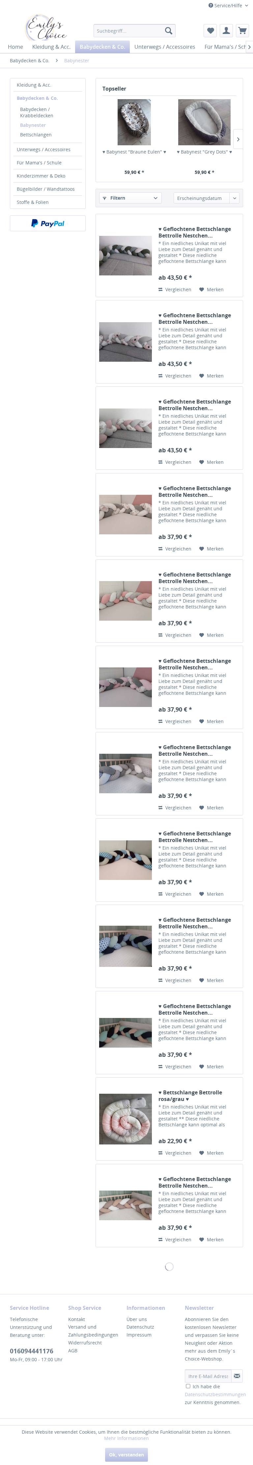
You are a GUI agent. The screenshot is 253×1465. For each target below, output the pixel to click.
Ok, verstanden (126, 1454)
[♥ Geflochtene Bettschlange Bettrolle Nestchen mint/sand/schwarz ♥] (125, 1033)
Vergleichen (177, 289)
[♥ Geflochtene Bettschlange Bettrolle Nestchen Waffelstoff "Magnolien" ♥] (125, 428)
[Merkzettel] (210, 30)
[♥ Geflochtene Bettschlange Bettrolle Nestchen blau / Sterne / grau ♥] (125, 860)
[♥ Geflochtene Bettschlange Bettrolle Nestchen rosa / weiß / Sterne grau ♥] (125, 601)
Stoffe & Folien (33, 202)
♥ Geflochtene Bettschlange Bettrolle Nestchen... (194, 232)
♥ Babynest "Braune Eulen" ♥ (134, 152)
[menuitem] (135, 30)
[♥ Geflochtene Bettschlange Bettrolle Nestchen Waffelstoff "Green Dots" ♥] (125, 255)
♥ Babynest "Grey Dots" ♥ (204, 152)
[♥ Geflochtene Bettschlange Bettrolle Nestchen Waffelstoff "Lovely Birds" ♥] (125, 342)
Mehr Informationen (126, 1438)
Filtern (117, 198)
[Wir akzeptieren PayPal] (48, 223)
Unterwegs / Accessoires (43, 149)
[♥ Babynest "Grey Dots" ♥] (204, 122)
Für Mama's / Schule (39, 162)
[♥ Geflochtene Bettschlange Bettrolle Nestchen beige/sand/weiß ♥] (125, 1206)
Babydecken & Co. (37, 98)
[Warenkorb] (242, 30)
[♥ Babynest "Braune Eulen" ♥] (134, 122)
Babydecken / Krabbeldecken (36, 112)
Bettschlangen (36, 134)
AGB (72, 1350)
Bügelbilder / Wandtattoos (46, 189)
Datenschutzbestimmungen (215, 1394)
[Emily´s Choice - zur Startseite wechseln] (46, 28)
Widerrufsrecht (85, 1342)
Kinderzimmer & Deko (41, 176)
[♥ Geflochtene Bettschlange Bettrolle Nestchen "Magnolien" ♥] (125, 515)
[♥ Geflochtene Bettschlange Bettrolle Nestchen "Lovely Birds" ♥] (125, 687)
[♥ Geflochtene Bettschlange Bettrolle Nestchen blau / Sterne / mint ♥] (125, 946)
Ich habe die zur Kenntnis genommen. (215, 1394)
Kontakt (76, 1319)
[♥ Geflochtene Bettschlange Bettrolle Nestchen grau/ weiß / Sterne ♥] (125, 774)
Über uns (136, 1319)
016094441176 (31, 1351)
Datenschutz (140, 1327)
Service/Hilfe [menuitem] (228, 5)
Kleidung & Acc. (34, 85)
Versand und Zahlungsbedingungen (93, 1331)
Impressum (139, 1335)
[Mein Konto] (226, 30)
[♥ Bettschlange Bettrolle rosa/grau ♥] (125, 1119)
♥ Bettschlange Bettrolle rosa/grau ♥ (190, 1095)
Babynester (33, 125)
